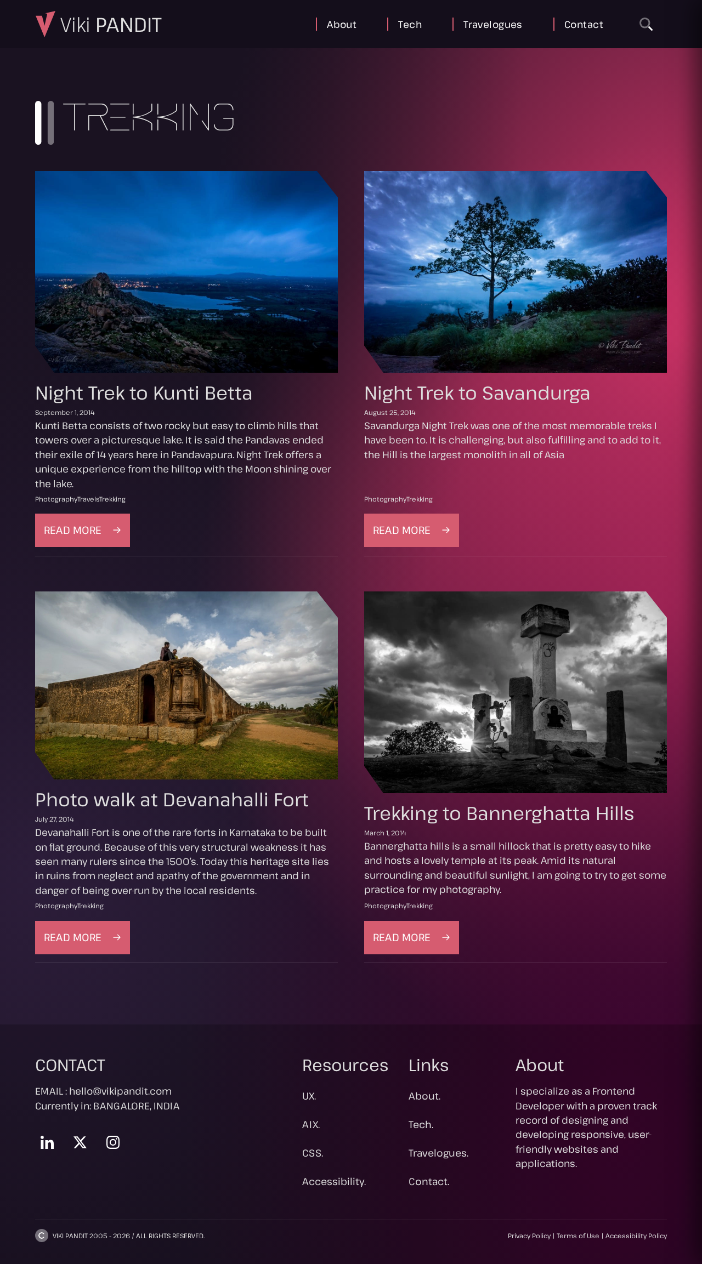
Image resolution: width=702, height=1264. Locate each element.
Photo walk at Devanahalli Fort (172, 799)
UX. (309, 1095)
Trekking (112, 498)
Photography (56, 498)
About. (424, 1095)
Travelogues (493, 24)
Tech (410, 24)
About (341, 24)
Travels (88, 498)
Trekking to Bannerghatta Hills (499, 812)
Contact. (429, 1181)
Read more (87, 534)
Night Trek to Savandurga (477, 392)
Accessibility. (334, 1181)
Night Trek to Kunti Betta (144, 392)
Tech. (421, 1124)
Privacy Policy (529, 1235)
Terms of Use (578, 1235)
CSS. (312, 1152)
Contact (583, 24)
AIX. (311, 1124)
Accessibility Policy (636, 1235)
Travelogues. (438, 1152)
